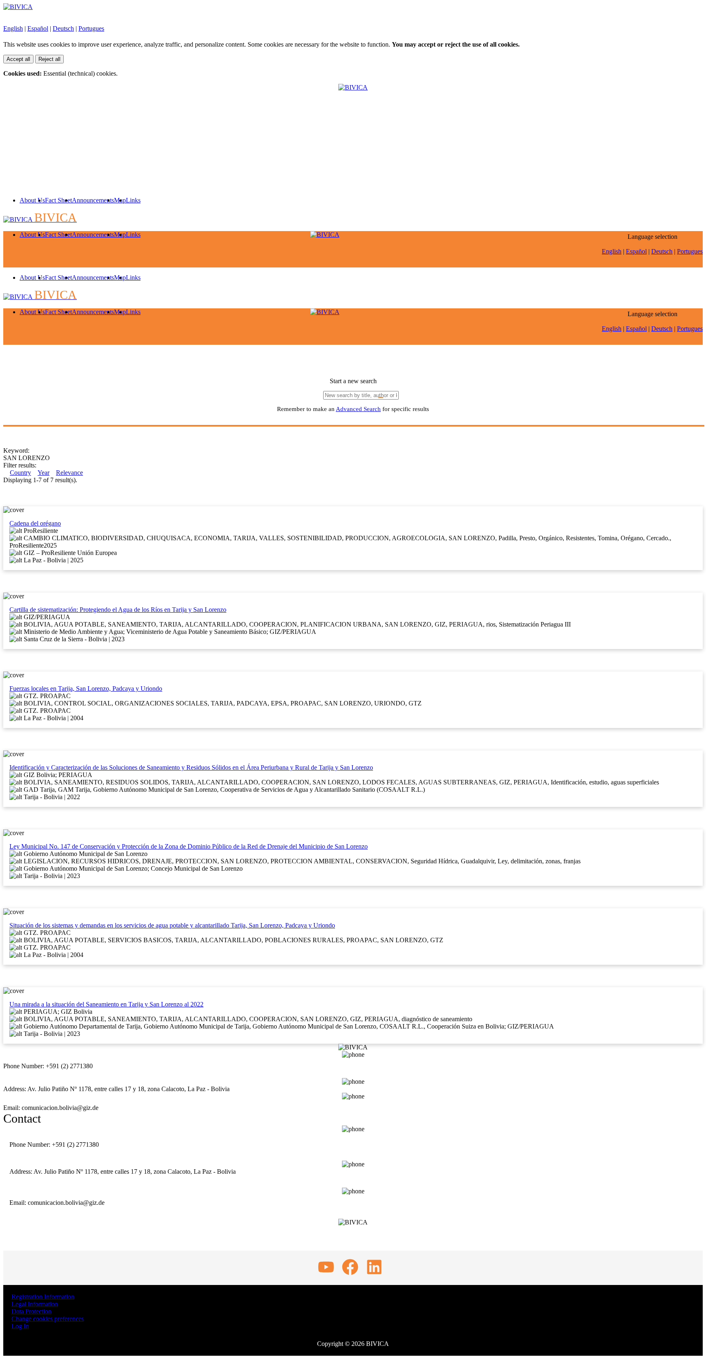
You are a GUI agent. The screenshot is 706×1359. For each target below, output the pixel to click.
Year (43, 472)
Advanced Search (358, 409)
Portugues (91, 28)
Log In (20, 1326)
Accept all (18, 59)
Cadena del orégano (35, 523)
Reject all (49, 59)
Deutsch (63, 28)
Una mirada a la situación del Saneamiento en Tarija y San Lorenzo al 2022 (106, 1004)
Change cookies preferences (47, 1318)
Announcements (93, 200)
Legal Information (34, 1304)
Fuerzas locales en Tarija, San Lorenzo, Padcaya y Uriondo (85, 688)
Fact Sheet (58, 200)
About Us (32, 200)
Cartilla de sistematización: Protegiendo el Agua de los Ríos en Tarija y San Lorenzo (117, 609)
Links (133, 200)
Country (20, 472)
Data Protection (31, 1311)
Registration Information (42, 1296)
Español (37, 28)
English (13, 28)
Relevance (69, 472)
